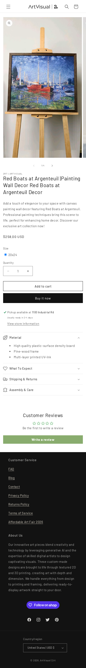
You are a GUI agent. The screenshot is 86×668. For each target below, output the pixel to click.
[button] (8, 6)
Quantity (8, 262)
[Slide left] (33, 165)
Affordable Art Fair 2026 (25, 522)
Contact (14, 486)
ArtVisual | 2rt (48, 660)
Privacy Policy (18, 495)
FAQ (11, 469)
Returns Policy (18, 504)
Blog (11, 478)
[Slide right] (52, 165)
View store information (23, 323)
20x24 (12, 255)
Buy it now (43, 298)
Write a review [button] (43, 439)
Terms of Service (20, 513)
